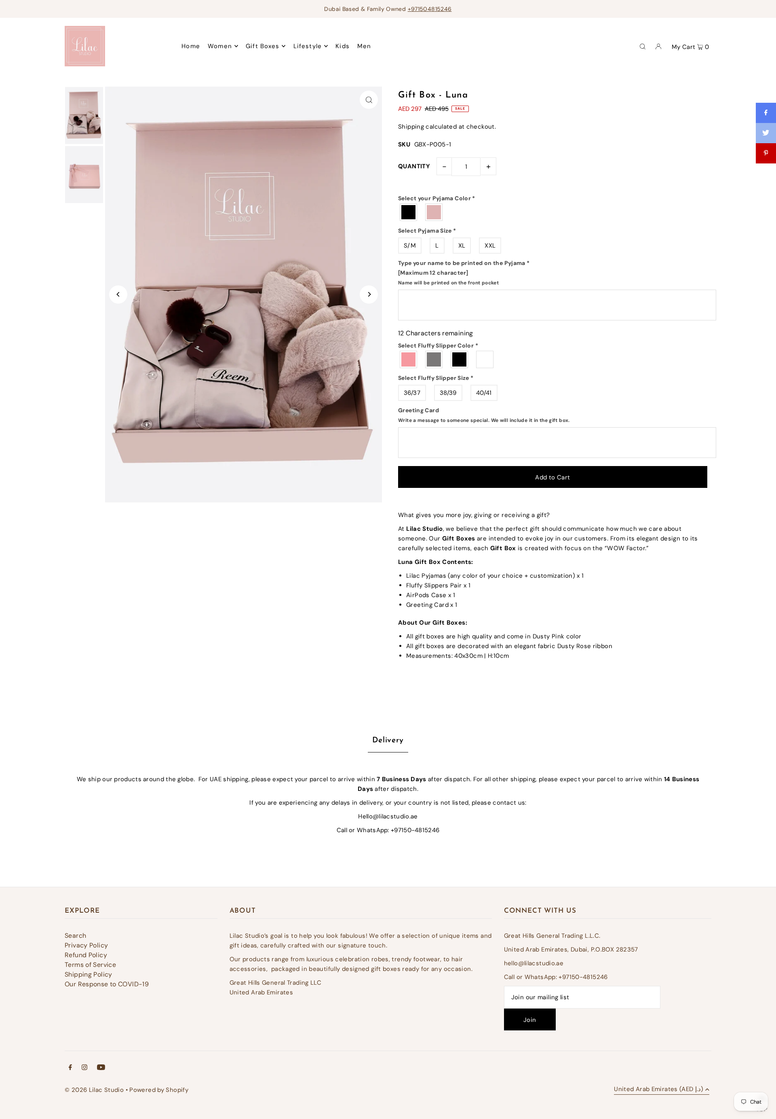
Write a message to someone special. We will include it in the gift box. (484, 420)
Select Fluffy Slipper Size (436, 377)
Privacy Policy (86, 945)
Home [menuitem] (190, 46)
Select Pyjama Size (427, 230)
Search (75, 935)
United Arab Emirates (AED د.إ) (658, 1089)
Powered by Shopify (158, 1090)
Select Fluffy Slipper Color (438, 345)
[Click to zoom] (369, 100)
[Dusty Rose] (409, 359)
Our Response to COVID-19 (107, 984)
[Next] (369, 294)
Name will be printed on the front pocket (448, 283)
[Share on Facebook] (766, 113)
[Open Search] (642, 46)
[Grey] (434, 359)
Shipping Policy (88, 974)
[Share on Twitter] (766, 133)
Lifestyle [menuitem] (307, 46)
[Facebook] (70, 1068)
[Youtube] (101, 1068)
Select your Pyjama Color (436, 198)
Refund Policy (86, 955)
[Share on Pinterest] (766, 153)
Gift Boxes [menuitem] (262, 46)
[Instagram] (84, 1068)
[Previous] (118, 294)
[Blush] (434, 212)
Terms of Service (90, 964)
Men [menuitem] (364, 46)
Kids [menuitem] (342, 46)
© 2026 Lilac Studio (94, 1090)
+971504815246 (430, 9)
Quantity (414, 166)
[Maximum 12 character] (464, 272)
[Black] (409, 212)
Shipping (411, 127)
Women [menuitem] (220, 46)
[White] (485, 359)
